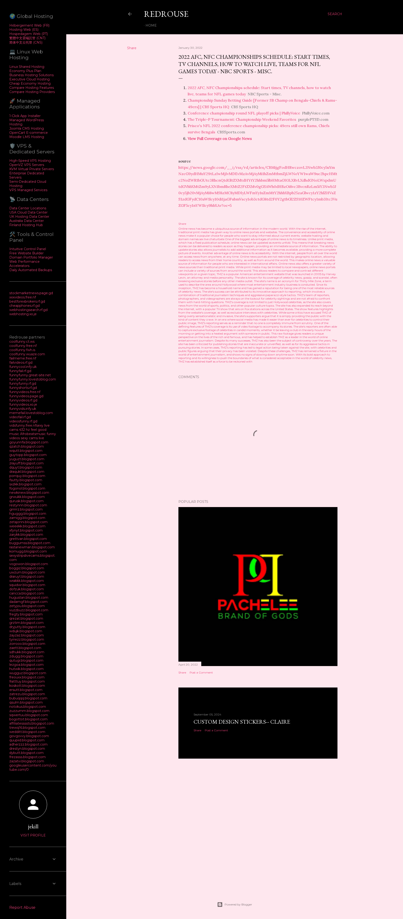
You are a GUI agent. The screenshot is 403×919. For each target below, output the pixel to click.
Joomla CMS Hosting (26, 128)
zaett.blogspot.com (25, 648)
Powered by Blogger (238, 904)
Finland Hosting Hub (26, 225)
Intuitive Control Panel (27, 249)
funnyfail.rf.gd (20, 371)
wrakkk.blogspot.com (26, 581)
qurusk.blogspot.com (26, 501)
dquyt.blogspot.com (25, 467)
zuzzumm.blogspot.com (29, 711)
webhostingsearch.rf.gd (28, 310)
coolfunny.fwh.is (22, 350)
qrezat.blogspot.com (26, 618)
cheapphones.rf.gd (24, 306)
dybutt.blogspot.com (26, 753)
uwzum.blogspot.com (27, 572)
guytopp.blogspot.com (28, 455)
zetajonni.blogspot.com (28, 522)
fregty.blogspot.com (26, 614)
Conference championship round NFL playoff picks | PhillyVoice (244, 113)
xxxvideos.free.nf (22, 297)
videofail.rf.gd (20, 417)
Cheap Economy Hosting (30, 83)
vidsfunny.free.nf (22, 425)
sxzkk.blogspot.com (25, 484)
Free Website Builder (26, 253)
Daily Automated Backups (30, 270)
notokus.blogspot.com (27, 707)
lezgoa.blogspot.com (26, 665)
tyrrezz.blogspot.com (26, 639)
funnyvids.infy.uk (22, 409)
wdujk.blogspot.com (25, 631)
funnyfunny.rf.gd (22, 383)
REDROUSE (166, 13)
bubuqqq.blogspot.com (28, 698)
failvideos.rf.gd (20, 362)
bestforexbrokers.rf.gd (27, 301)
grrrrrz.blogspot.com (26, 509)
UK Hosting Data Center (29, 216)
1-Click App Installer (25, 116)
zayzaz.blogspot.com (26, 635)
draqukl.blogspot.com (26, 472)
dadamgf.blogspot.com (28, 602)
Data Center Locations (27, 208)
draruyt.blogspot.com (26, 576)
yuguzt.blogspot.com (26, 459)
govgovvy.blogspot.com (29, 736)
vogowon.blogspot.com (28, 564)
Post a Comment (201, 672)
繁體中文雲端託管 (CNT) (27, 38)
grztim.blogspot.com (26, 623)
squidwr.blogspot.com (27, 585)
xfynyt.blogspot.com (26, 530)
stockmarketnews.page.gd (31, 293)
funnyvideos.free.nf (24, 392)
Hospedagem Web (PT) (28, 34)
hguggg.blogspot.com (27, 513)
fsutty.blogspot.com (25, 480)
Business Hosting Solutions (31, 75)
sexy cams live (32, 438)
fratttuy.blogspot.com (27, 681)
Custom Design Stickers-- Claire (242, 721)
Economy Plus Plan (25, 71)
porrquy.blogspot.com (27, 476)
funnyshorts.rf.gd (23, 388)
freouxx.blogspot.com (27, 677)
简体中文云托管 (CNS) (25, 42)
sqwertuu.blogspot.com (28, 715)
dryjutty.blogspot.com (27, 627)
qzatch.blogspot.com (26, 446)
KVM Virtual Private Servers (31, 169)
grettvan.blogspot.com (28, 539)
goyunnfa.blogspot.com (28, 442)
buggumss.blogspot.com (29, 543)
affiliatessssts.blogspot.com (31, 723)
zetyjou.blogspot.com (27, 606)
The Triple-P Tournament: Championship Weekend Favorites (242, 119)
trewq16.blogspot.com (27, 728)
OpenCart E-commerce (28, 133)
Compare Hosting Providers (32, 92)
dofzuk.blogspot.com (26, 589)
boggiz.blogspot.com (26, 568)
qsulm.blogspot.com (26, 702)
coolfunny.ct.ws (22, 341)
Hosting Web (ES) (23, 30)
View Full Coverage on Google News (220, 138)
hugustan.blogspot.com (28, 597)
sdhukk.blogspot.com (26, 652)
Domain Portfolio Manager (31, 257)
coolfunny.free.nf (23, 346)
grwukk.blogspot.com (27, 497)
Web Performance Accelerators (24, 263)
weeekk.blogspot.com (27, 526)
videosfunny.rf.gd (23, 421)
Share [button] (131, 48)
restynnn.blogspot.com (28, 505)
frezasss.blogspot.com (27, 757)
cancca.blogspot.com (26, 593)
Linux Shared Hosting (26, 67)
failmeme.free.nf (22, 358)
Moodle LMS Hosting (26, 137)
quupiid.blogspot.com (27, 740)
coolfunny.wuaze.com (27, 354)
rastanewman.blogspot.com (32, 547)
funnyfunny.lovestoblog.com (32, 379)
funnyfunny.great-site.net (30, 375)
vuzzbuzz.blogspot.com (28, 610)
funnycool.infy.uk (23, 367)
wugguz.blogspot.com (27, 673)
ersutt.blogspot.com (25, 690)
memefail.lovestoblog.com (31, 413)
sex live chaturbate (211, 239)
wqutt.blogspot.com (25, 451)
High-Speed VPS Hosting (30, 161)
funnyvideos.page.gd (26, 396)
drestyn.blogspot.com (27, 748)
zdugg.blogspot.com (26, 656)
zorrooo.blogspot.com (27, 644)
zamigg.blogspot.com (27, 518)
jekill (33, 826)
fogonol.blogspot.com (27, 488)
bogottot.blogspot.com (28, 719)
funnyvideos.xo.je (23, 404)
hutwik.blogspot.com (26, 669)
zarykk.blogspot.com (26, 534)
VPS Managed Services (28, 190)
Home (151, 25)
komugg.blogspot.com (28, 551)
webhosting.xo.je (23, 314)
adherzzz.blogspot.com (28, 744)
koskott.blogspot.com (27, 686)
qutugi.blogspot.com (26, 660)
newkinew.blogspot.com (29, 493)
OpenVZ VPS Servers (26, 165)
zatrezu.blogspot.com (27, 694)
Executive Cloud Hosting (29, 79)
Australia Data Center (26, 221)
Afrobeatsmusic (33, 434)
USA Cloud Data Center (28, 212)
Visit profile (33, 835)
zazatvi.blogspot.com (26, 761)
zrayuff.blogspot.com (26, 463)
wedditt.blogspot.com (27, 732)
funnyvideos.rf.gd (23, 400)
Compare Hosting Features (31, 88)
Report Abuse (22, 907)
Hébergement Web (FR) (29, 25)
